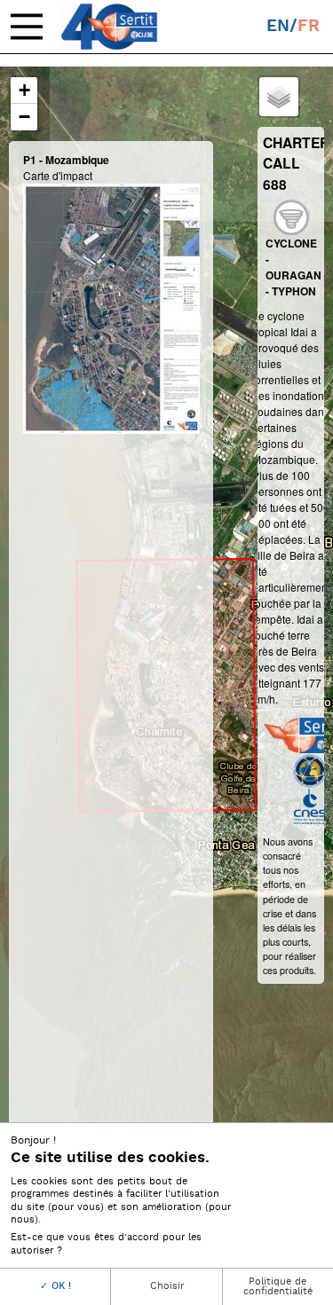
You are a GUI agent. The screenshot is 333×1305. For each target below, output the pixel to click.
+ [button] (24, 90)
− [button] (24, 117)
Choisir (167, 1286)
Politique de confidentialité (278, 1286)
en (277, 26)
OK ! (59, 1286)
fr (308, 26)
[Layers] (278, 96)
